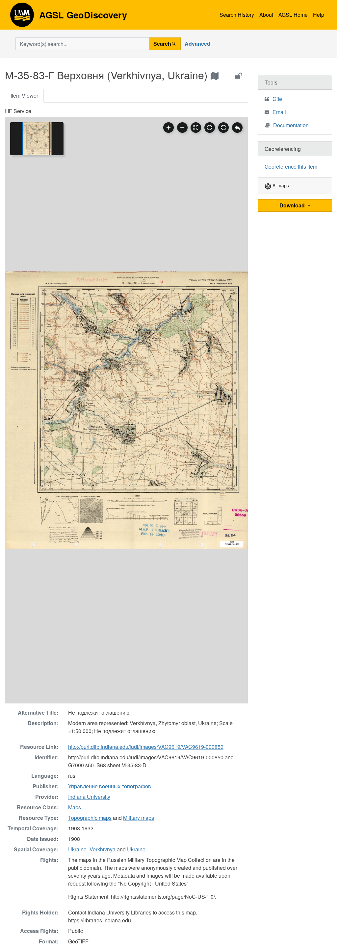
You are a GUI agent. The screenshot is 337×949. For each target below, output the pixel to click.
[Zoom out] (182, 127)
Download (292, 205)
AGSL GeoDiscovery (22, 17)
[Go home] (237, 127)
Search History (237, 14)
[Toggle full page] (196, 127)
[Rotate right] (209, 127)
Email (279, 112)
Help (318, 14)
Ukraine (136, 849)
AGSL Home (293, 14)
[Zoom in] (168, 127)
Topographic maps (90, 817)
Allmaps (280, 185)
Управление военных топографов (109, 786)
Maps (74, 807)
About (266, 14)
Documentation (291, 125)
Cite (277, 99)
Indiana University (89, 796)
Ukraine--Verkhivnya (92, 849)
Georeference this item (291, 166)
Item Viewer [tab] (24, 95)
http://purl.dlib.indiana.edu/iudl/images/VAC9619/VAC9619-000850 (145, 746)
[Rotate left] (223, 127)
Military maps (138, 817)
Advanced (197, 43)
